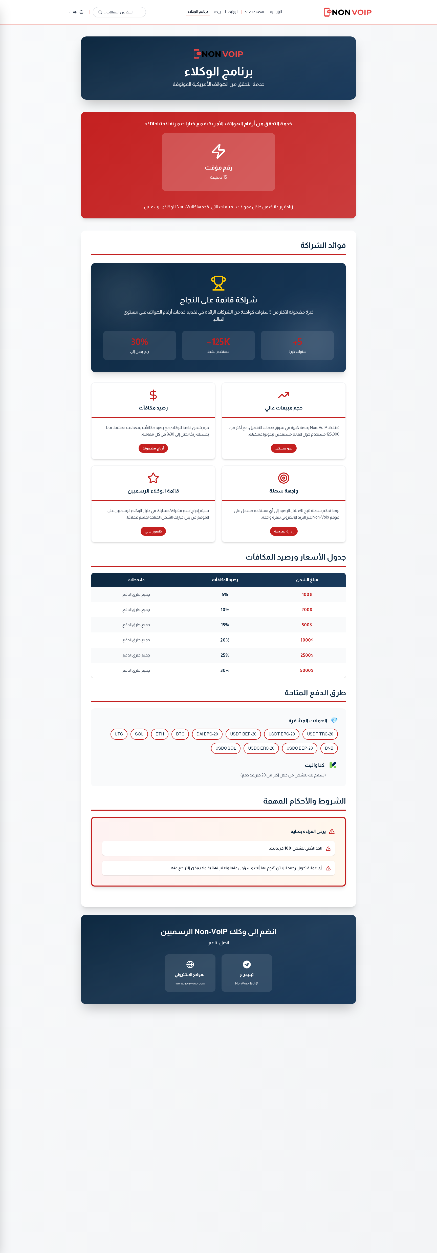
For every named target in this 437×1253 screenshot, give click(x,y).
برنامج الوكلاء (198, 11)
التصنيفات (256, 12)
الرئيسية (276, 12)
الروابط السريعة (226, 12)
